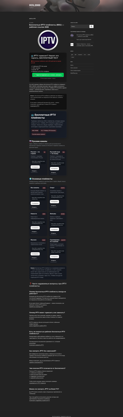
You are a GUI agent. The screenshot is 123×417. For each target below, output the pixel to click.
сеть (85, 54)
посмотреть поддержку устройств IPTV (39, 400)
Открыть (34, 171)
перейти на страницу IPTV (36, 306)
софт (89, 54)
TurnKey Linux (68, 416)
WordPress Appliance (56, 416)
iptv (75, 54)
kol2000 (34, 5)
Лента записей (74, 67)
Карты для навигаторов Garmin (84, 39)
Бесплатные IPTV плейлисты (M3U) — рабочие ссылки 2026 (46, 25)
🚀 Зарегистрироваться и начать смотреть (48, 75)
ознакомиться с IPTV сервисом (37, 383)
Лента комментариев (75, 70)
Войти (72, 65)
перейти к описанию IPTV (36, 362)
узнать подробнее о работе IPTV (38, 325)
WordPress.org (74, 73)
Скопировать (35, 167)
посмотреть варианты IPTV (36, 345)
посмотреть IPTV (34, 106)
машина (80, 54)
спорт (72, 57)
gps (72, 54)
